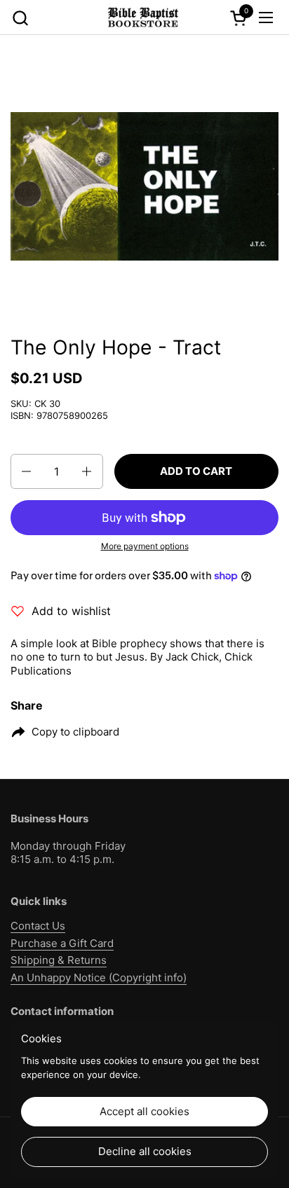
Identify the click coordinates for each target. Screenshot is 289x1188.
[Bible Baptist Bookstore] (142, 17)
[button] (20, 18)
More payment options (145, 546)
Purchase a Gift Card (62, 943)
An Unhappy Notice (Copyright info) (99, 977)
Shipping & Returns (59, 960)
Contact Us (38, 925)
